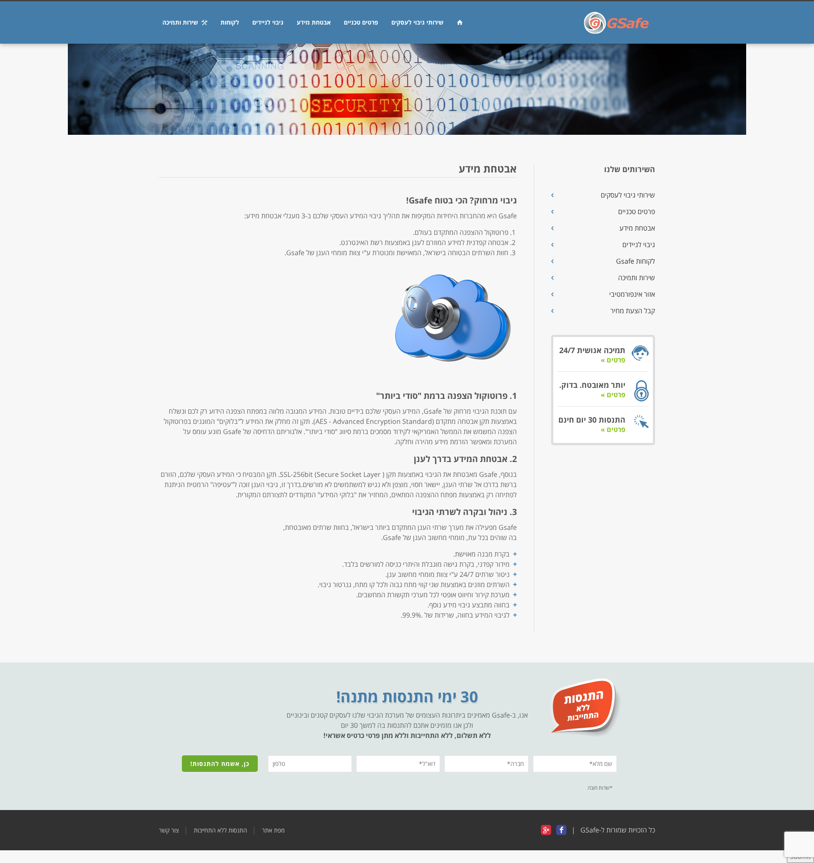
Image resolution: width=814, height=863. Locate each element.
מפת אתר (273, 830)
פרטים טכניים (361, 22)
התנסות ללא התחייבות (220, 830)
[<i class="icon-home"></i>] (459, 22)
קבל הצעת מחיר (632, 310)
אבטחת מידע (314, 22)
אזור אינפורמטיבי (632, 294)
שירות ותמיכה (181, 22)
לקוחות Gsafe (635, 261)
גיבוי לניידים (268, 22)
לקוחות (229, 22)
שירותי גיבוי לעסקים (417, 22)
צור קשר (169, 830)
